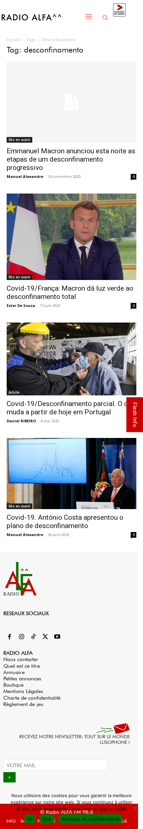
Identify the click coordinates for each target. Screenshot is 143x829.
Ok (30, 819)
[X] (45, 637)
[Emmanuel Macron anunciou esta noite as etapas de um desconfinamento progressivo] (71, 102)
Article (14, 392)
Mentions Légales (23, 691)
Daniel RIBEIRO (21, 420)
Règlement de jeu (23, 704)
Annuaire (14, 672)
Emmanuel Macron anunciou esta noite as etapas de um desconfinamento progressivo (71, 159)
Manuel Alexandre (25, 176)
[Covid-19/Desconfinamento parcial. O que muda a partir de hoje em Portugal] (71, 359)
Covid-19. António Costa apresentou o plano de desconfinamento (65, 521)
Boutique (13, 685)
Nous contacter (20, 659)
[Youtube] (57, 637)
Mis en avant (19, 139)
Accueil (13, 40)
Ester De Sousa (21, 305)
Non (47, 819)
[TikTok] (33, 637)
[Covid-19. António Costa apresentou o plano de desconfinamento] (71, 473)
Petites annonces (22, 678)
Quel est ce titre (21, 666)
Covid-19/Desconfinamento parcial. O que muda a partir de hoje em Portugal (71, 408)
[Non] (134, 808)
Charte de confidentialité (32, 698)
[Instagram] (21, 637)
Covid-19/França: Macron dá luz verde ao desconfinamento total (70, 292)
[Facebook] (9, 637)
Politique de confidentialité (90, 819)
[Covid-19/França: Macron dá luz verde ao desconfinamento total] (71, 237)
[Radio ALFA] (40, 17)
